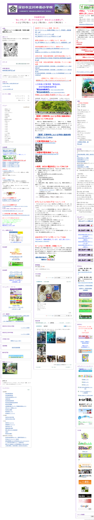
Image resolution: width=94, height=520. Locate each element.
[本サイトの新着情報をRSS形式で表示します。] (43, 266)
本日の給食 (46, 281)
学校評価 (7, 140)
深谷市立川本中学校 (9, 417)
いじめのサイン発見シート (8, 170)
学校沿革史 (7, 116)
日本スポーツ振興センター (11, 408)
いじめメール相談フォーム (8, 179)
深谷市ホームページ (9, 422)
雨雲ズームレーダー (16, 340)
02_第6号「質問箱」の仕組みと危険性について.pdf (11, 208)
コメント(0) (68, 364)
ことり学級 (7, 133)
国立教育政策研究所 (9, 400)
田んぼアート (8, 136)
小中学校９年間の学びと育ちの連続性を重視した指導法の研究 (15, 315)
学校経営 (7, 114)
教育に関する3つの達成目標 (11, 430)
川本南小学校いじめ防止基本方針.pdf (10, 83)
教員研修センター (9, 411)
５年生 (6, 129)
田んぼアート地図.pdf (64, 100)
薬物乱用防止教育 (9, 428)
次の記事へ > (68, 322)
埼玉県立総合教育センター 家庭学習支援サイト (15, 437)
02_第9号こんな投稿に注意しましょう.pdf (11, 199)
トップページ (26, 107)
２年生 (6, 124)
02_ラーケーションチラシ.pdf (44, 34)
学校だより (7, 121)
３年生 (6, 126)
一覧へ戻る (53, 367)
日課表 (6, 117)
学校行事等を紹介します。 (41, 322)
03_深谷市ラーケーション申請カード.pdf (48, 36)
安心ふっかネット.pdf (7, 224)
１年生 (6, 122)
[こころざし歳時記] (85, 455)
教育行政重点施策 (16, 259)
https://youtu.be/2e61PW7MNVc (58, 92)
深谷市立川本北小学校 (10, 419)
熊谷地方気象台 (8, 433)
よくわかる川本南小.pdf (8, 89)
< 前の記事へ (62, 322)
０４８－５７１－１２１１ (47, 190)
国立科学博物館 (8, 404)
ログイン (91, 1)
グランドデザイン (8, 112)
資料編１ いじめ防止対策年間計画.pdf (10, 162)
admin (69, 281)
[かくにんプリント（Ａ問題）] (85, 311)
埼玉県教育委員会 (9, 395)
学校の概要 (7, 110)
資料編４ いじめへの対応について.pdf (10, 166)
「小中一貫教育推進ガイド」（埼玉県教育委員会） (13, 321)
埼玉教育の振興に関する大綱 (16, 256)
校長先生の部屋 (8, 119)
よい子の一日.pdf (6, 86)
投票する (58, 364)
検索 (28, 389)
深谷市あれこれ (8, 426)
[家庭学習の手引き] (85, 300)
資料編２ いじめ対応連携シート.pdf (10, 163)
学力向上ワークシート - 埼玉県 (12, 439)
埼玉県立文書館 (8, 409)
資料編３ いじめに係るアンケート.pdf (10, 165)
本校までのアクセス (9, 141)
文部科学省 (7, 399)
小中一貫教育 (8, 138)
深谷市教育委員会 (9, 393)
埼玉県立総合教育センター (11, 397)
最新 (36, 266)
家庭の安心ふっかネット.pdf (8, 225)
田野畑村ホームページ (10, 424)
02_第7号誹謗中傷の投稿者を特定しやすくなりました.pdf (12, 210)
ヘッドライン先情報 (25, 327)
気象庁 (6, 431)
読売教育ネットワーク (10, 413)
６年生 (6, 131)
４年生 (6, 128)
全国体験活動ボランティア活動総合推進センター (15, 406)
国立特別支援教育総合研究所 (11, 402)
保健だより (7, 135)
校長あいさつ (8, 109)
